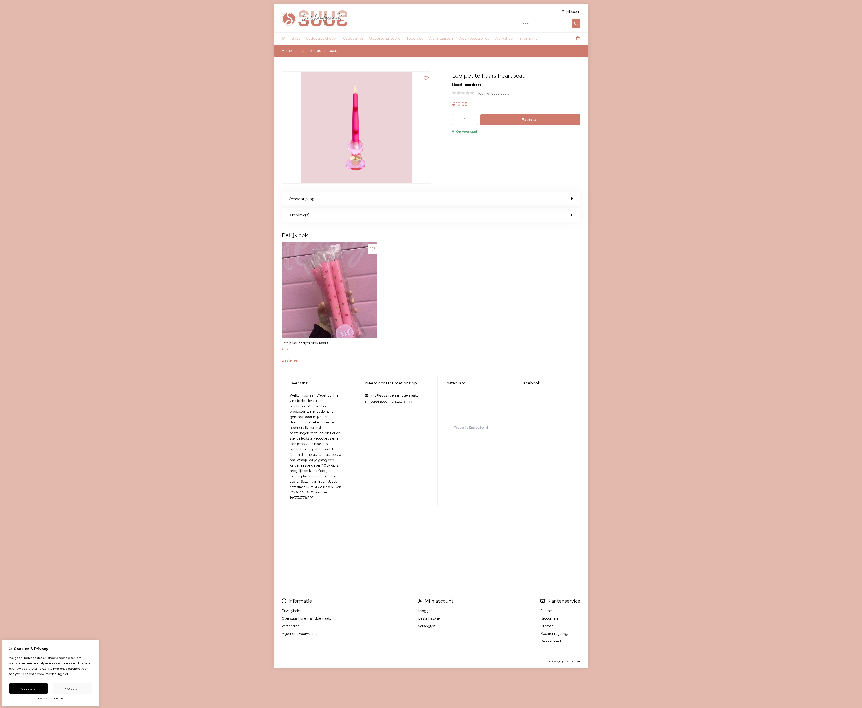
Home (287, 51)
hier (65, 674)
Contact (546, 611)
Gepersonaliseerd (385, 38)
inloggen (572, 12)
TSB (577, 661)
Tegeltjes (414, 38)
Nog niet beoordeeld (493, 94)
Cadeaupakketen (322, 38)
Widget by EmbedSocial (471, 427)
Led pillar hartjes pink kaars (305, 343)
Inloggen (425, 611)
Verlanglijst (426, 626)
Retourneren (550, 618)
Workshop (504, 38)
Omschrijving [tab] (302, 199)
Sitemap (547, 626)
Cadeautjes (353, 38)
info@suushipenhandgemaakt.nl (396, 395)
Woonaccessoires (473, 38)
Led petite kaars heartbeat (316, 51)
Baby (296, 38)
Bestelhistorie (429, 618)
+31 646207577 (400, 402)
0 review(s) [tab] (299, 215)
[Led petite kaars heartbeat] (356, 182)
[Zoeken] (576, 23)
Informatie (528, 38)
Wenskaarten (441, 38)
